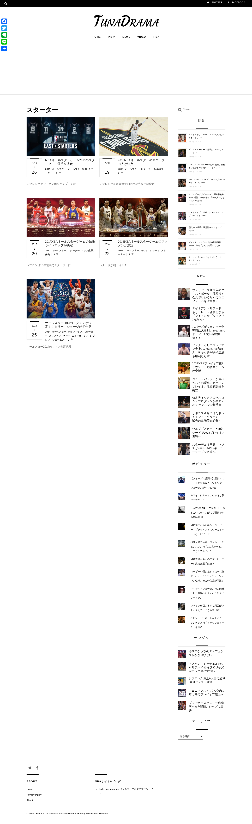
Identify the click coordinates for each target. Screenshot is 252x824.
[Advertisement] (126, 66)
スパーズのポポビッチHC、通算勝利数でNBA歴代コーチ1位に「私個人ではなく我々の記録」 (207, 197)
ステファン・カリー (59, 335)
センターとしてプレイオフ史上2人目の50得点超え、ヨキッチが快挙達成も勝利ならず (208, 350)
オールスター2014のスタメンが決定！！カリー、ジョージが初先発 (68, 324)
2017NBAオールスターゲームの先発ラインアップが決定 (70, 243)
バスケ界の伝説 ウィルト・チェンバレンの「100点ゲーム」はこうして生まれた (207, 546)
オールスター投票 (77, 169)
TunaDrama (35, 813)
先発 (47, 254)
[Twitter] (4, 28)
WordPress (68, 813)
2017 (48, 250)
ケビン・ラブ (75, 331)
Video (141, 36)
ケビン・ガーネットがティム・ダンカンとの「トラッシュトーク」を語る (207, 623)
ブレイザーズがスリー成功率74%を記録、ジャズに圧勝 (206, 706)
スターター (147, 169)
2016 (120, 250)
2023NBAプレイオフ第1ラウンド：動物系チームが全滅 (208, 367)
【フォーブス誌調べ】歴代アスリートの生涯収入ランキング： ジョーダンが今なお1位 (207, 483)
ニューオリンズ (80, 335)
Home (97, 36)
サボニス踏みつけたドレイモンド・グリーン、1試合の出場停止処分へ (208, 417)
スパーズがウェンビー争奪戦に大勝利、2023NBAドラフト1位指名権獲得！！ (208, 332)
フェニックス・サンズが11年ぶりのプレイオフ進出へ (206, 692)
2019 (48, 169)
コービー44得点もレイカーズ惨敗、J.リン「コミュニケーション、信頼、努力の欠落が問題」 (207, 576)
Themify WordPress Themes (92, 813)
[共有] (4, 48)
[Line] (4, 41)
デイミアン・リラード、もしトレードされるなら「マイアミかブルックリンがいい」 (208, 314)
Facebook (238, 2)
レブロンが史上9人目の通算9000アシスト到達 (207, 680)
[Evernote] (4, 35)
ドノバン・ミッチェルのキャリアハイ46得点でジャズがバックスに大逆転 (206, 667)
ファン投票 (87, 250)
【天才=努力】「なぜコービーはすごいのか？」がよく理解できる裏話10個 (207, 512)
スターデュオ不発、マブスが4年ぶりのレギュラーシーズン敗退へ (208, 448)
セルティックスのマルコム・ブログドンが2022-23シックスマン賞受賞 (208, 401)
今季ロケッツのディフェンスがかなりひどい (206, 653)
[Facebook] (4, 21)
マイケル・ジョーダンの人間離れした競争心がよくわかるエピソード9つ (207, 593)
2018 (120, 169)
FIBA (156, 36)
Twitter (216, 2)
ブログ (112, 36)
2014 (48, 331)
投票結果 (159, 169)
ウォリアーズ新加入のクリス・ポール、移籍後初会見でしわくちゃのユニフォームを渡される (208, 295)
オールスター (59, 169)
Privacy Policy (34, 794)
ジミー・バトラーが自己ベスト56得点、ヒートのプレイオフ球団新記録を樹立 (208, 385)
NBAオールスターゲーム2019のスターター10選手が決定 (70, 162)
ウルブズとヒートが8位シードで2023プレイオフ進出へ (208, 432)
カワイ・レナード (150, 250)
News (126, 36)
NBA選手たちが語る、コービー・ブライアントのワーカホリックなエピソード (207, 530)
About (30, 800)
